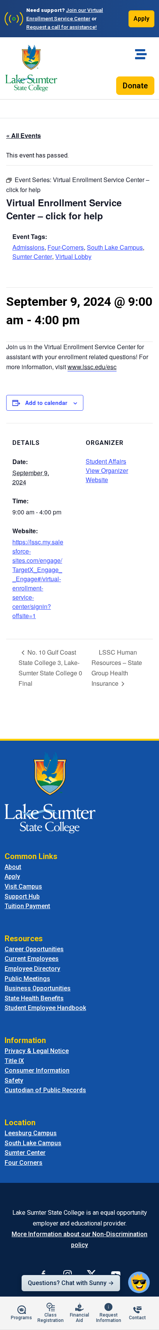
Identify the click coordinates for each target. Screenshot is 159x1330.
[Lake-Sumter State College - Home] (31, 68)
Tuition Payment (27, 906)
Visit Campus (23, 886)
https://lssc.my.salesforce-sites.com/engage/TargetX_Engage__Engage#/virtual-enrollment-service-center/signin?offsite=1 (37, 578)
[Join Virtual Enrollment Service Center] (14, 19)
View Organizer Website (107, 475)
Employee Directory (32, 968)
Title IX (14, 1061)
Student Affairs (106, 461)
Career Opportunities (34, 949)
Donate (135, 85)
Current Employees (32, 958)
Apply (141, 18)
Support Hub (22, 896)
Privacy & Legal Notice (37, 1051)
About (13, 867)
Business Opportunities (38, 988)
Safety (14, 1080)
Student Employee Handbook (45, 1008)
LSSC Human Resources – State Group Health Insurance (116, 667)
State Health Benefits (34, 998)
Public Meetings (27, 978)
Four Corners (23, 1162)
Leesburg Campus (31, 1133)
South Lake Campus (115, 247)
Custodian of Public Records (45, 1090)
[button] (139, 1282)
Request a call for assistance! (61, 27)
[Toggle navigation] (140, 54)
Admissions (28, 247)
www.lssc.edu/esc (92, 366)
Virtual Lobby (73, 256)
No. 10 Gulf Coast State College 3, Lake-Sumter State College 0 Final (50, 667)
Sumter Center (32, 256)
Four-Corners (65, 247)
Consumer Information (37, 1070)
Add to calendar (46, 402)
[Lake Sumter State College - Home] (50, 792)
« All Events (23, 135)
